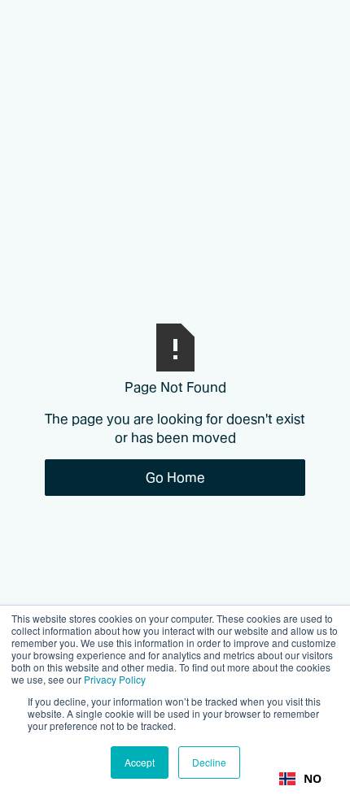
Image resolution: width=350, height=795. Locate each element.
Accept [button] (140, 762)
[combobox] (300, 778)
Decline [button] (209, 762)
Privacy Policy (115, 679)
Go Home (175, 477)
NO (313, 778)
